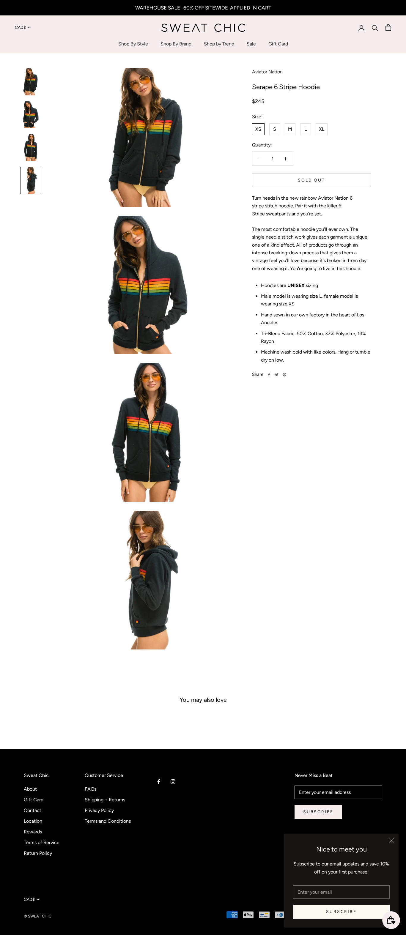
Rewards (33, 832)
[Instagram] (173, 781)
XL (321, 129)
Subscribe (341, 911)
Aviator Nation (267, 72)
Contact (32, 810)
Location (33, 821)
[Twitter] (276, 374)
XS (258, 129)
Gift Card (278, 44)
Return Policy (38, 853)
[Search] (375, 27)
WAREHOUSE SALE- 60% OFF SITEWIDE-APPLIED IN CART (203, 8)
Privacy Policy (99, 810)
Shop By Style (133, 44)
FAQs (90, 789)
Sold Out (311, 180)
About (30, 789)
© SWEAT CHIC (37, 916)
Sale (251, 44)
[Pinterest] (284, 374)
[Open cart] (388, 27)
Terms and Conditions (108, 821)
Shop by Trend (219, 44)
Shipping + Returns (105, 799)
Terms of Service (41, 842)
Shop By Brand (175, 44)
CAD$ (20, 27)
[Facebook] (269, 374)
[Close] (391, 840)
